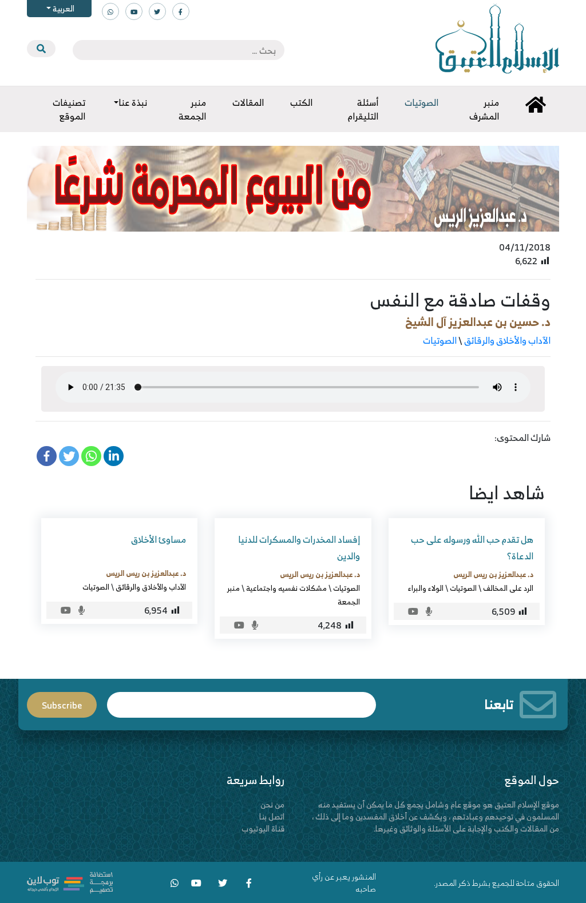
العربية (62, 8)
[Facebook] (47, 456)
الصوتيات (440, 340)
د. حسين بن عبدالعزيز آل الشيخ (478, 322)
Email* (241, 700)
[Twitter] (69, 456)
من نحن (272, 804)
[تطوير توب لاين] (70, 881)
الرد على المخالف (508, 588)
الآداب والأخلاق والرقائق (507, 340)
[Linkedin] (114, 456)
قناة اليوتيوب (262, 828)
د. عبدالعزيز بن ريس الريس (493, 574)
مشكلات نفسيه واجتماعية (286, 588)
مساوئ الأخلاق (158, 539)
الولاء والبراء (426, 588)
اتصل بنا (271, 816)
